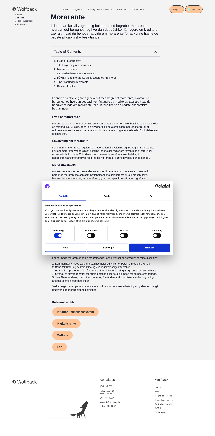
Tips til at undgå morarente (72, 82)
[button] (155, 51)
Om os (158, 387)
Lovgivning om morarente (77, 65)
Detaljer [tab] (108, 196)
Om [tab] (151, 196)
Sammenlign (161, 412)
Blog (157, 391)
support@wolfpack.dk (110, 402)
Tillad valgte (107, 247)
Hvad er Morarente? (69, 61)
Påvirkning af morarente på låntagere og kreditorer (86, 77)
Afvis (65, 247)
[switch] (91, 235)
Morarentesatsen (67, 69)
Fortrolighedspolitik (164, 404)
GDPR (158, 408)
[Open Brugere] (82, 9)
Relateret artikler (66, 86)
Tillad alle (149, 247)
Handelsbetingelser (164, 400)
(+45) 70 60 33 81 (108, 406)
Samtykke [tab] (64, 196)
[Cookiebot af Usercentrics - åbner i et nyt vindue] (157, 186)
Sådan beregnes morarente (78, 73)
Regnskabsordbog (25, 21)
